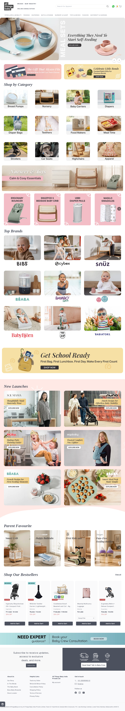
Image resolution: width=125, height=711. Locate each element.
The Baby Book (12, 687)
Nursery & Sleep (61, 15)
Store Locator (12, 693)
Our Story (10, 680)
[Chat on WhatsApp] (113, 6)
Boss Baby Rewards (14, 690)
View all (118, 575)
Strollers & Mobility (13, 15)
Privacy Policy (34, 696)
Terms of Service (36, 693)
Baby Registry (30, 3)
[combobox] (83, 6)
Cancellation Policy (36, 687)
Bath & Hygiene (47, 15)
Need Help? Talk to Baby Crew (93, 665)
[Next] (119, 60)
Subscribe (31, 665)
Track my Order (35, 680)
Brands (20, 3)
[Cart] (120, 6)
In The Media (11, 684)
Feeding (27, 15)
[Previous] (114, 60)
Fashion (85, 15)
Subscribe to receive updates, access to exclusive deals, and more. (31, 656)
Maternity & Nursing (99, 15)
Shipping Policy (35, 690)
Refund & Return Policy (38, 684)
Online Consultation (26, 8)
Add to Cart (14, 623)
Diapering (35, 15)
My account (56, 682)
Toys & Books (75, 15)
